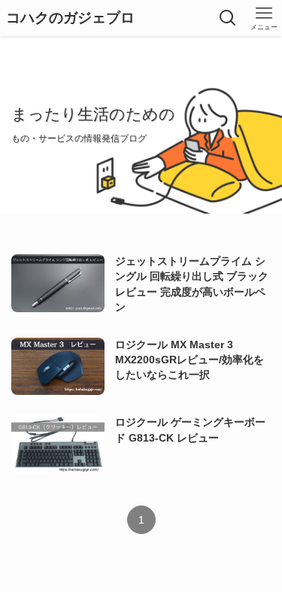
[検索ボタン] (228, 18)
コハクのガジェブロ (70, 18)
